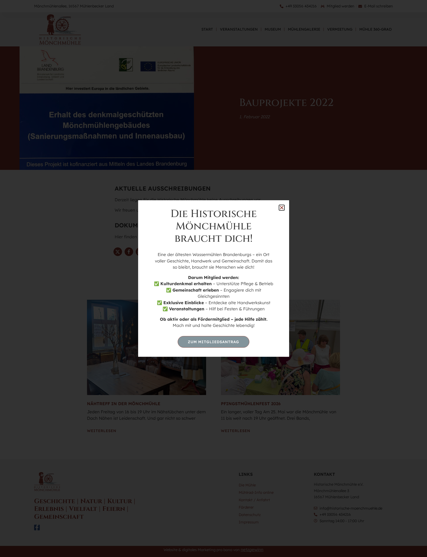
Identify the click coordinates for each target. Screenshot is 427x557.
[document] (213, 278)
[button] (281, 207)
